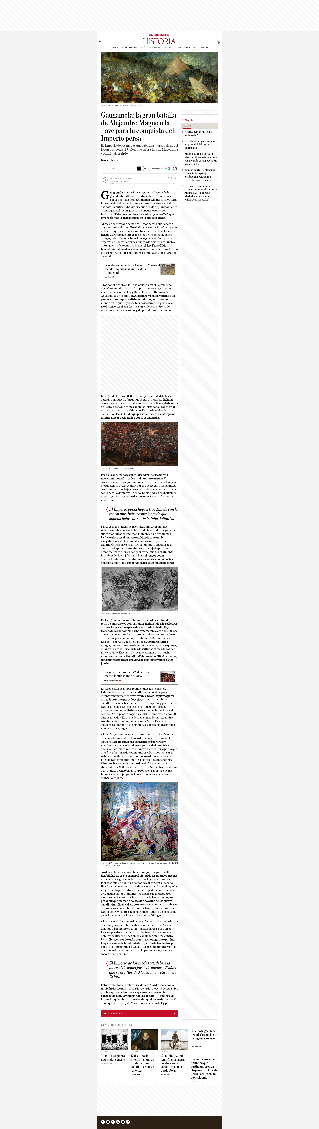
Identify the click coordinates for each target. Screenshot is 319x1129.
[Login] (218, 42)
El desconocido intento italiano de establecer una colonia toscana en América (142, 1063)
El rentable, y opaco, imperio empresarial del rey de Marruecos (200, 144)
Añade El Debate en (158, 168)
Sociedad (167, 47)
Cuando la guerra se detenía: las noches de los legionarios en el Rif (204, 1036)
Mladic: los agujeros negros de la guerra (113, 1057)
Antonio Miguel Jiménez (111, 680)
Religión (186, 47)
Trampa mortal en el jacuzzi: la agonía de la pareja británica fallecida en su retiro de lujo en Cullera (200, 175)
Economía (133, 47)
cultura (177, 47)
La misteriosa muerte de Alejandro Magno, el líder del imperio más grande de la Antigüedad (132, 269)
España (124, 47)
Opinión (143, 47)
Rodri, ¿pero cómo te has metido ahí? (198, 133)
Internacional (155, 47)
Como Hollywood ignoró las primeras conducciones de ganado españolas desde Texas (173, 1063)
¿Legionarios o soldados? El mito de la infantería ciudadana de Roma (128, 674)
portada (114, 47)
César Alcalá (107, 277)
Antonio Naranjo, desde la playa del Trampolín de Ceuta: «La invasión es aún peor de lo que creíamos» (200, 158)
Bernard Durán (109, 160)
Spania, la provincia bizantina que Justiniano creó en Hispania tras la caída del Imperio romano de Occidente (204, 1068)
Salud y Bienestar (200, 47)
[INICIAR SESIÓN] (218, 42)
